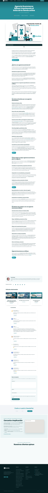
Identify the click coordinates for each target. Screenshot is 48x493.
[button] (13, 284)
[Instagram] (6, 477)
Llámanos (14, 152)
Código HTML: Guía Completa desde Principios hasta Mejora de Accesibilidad (11, 301)
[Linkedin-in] (4, 477)
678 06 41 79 (30, 254)
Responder (15, 315)
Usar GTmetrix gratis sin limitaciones (36, 301)
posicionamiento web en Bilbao (18, 121)
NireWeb (30, 255)
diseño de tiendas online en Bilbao (16, 107)
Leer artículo (11, 303)
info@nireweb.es (14, 255)
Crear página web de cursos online (24, 300)
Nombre (13, 389)
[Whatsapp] (7, 477)
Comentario (13, 381)
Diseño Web (26, 15)
